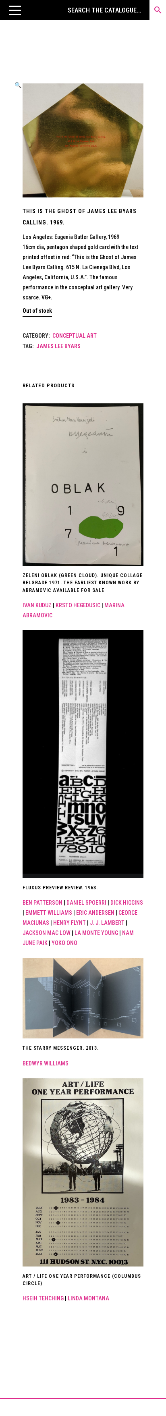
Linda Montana (88, 1298)
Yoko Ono (64, 943)
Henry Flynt (69, 923)
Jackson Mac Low (47, 933)
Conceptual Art (74, 335)
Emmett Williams (48, 912)
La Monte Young (96, 933)
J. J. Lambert (107, 923)
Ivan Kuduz (37, 605)
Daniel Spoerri (86, 902)
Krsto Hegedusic (78, 605)
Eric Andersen (95, 912)
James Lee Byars (58, 346)
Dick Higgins (126, 902)
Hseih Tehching (43, 1298)
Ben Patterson (42, 902)
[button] (15, 10)
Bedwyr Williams (45, 1063)
